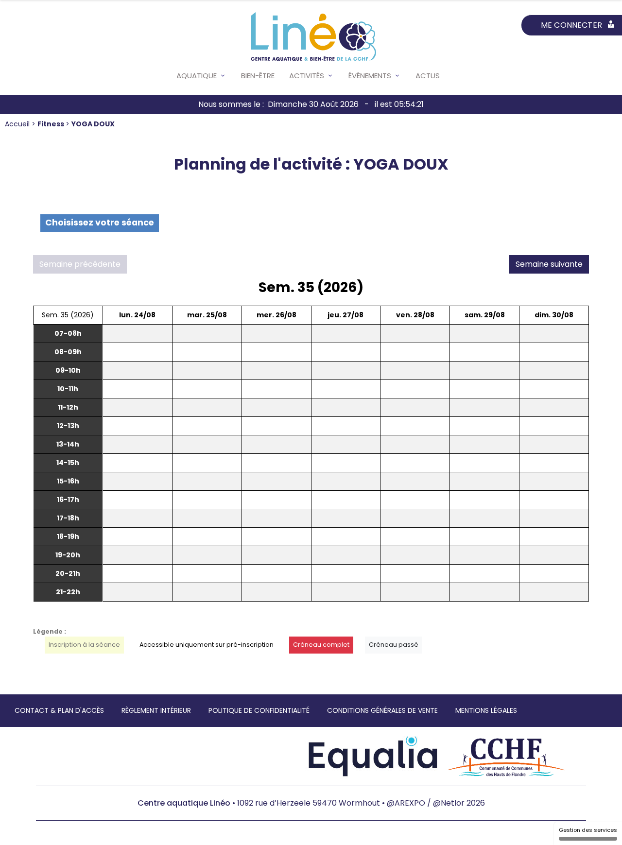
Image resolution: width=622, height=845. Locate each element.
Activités (306, 75)
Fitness (51, 124)
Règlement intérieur (156, 710)
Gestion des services (588, 830)
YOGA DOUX (93, 124)
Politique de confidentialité (259, 710)
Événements (369, 75)
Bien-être (258, 75)
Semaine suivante (549, 264)
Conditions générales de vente (382, 710)
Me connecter (571, 25)
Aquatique (196, 75)
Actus (427, 75)
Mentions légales (486, 710)
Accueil (18, 124)
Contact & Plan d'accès (59, 710)
